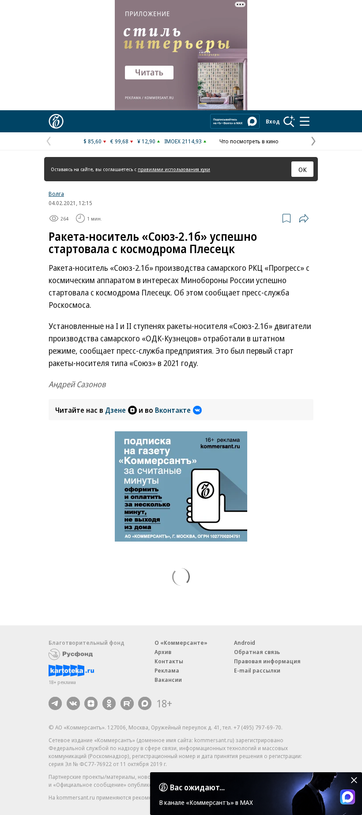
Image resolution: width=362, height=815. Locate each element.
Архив (163, 652)
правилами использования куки (174, 169)
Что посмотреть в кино (249, 141)
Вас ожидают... (197, 787)
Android (244, 643)
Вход (273, 121)
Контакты (169, 661)
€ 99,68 (119, 141)
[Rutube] (127, 703)
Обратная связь (257, 652)
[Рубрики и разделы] (304, 121)
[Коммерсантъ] (56, 121)
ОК (302, 169)
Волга (56, 194)
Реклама (167, 670)
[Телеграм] (55, 703)
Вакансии (168, 680)
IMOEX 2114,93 (183, 141)
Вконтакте (173, 410)
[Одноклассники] (109, 703)
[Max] (144, 703)
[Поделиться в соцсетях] (303, 218)
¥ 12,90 (146, 141)
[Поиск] (289, 121)
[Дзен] (91, 703)
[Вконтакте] (73, 703)
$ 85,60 (92, 141)
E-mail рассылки (257, 670)
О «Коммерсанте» (181, 643)
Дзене (115, 410)
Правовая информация (267, 661)
